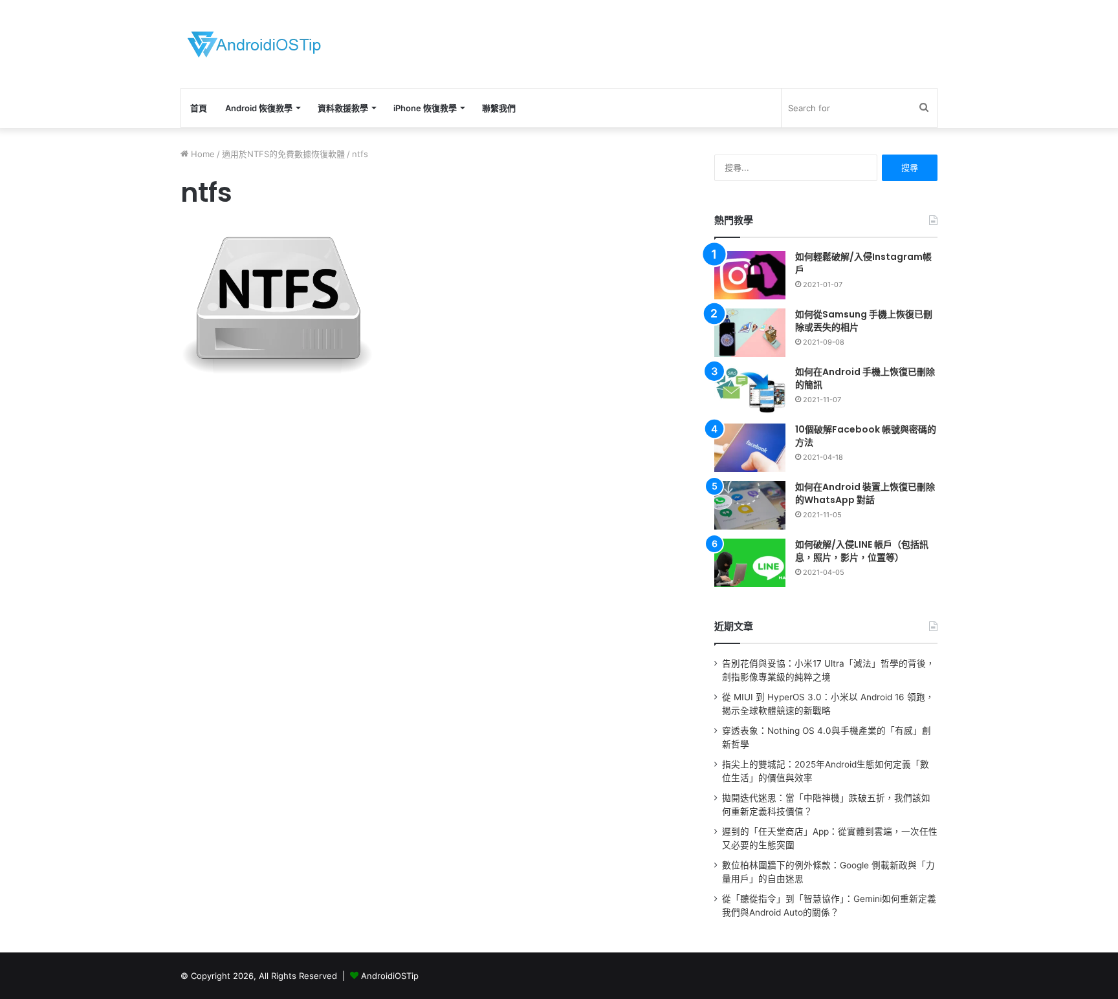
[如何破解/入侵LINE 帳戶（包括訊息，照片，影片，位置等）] (749, 563)
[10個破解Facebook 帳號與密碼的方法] (749, 448)
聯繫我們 (499, 108)
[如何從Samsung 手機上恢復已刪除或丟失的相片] (749, 332)
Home (201, 154)
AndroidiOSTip (390, 976)
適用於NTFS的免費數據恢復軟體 (283, 154)
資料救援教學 (343, 108)
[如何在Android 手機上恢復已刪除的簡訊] (749, 390)
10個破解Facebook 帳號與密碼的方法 (865, 436)
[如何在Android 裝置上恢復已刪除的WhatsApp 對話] (749, 505)
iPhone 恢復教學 (425, 108)
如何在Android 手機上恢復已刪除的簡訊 (865, 378)
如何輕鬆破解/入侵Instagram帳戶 (863, 263)
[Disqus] (433, 597)
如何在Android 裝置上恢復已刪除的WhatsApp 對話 (865, 493)
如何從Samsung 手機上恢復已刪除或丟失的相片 (863, 321)
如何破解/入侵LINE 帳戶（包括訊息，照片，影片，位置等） (861, 551)
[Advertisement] (688, 42)
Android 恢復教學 (258, 108)
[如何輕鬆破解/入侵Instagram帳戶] (749, 275)
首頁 (198, 108)
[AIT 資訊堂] (254, 44)
